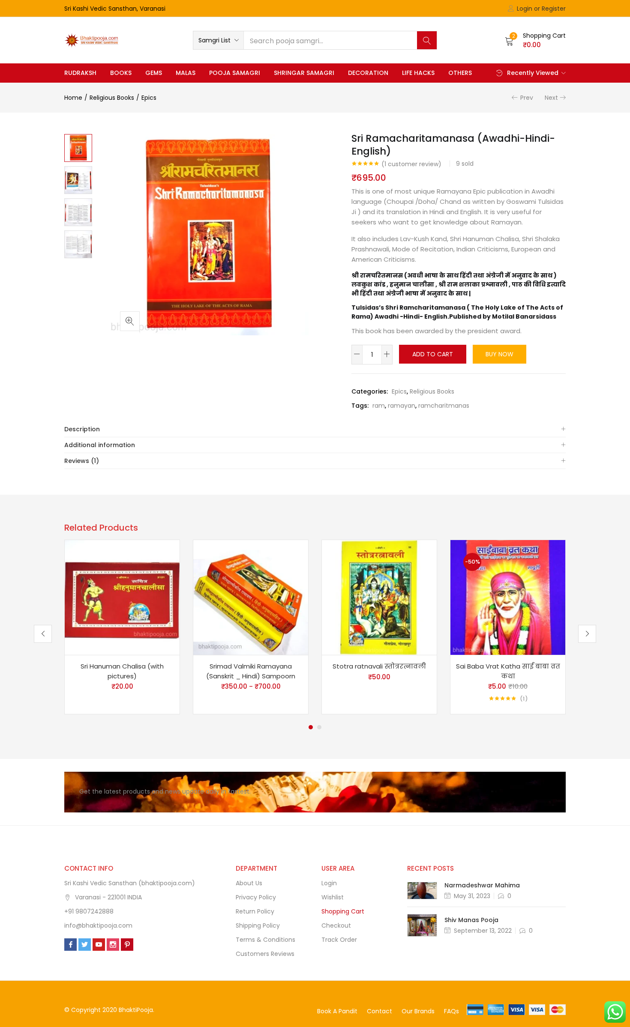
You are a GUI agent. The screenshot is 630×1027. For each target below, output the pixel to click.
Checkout (336, 925)
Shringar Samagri (304, 73)
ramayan (401, 405)
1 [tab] (311, 727)
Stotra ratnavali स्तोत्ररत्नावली (379, 666)
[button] (218, 40)
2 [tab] (319, 727)
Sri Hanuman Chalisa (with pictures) (122, 671)
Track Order (339, 939)
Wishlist (332, 897)
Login (329, 883)
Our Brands (418, 1011)
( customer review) (411, 164)
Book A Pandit (337, 1011)
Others (460, 73)
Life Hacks (418, 73)
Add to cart (432, 354)
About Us (249, 883)
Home (73, 97)
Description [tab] (82, 429)
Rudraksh (80, 73)
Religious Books (112, 97)
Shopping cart (342, 911)
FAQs (451, 1011)
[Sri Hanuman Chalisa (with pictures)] (122, 597)
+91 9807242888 (89, 911)
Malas (185, 73)
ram (378, 405)
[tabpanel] (122, 627)
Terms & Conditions (265, 939)
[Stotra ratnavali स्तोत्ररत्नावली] (379, 597)
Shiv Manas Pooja (471, 920)
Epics (148, 97)
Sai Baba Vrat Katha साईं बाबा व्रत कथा (508, 671)
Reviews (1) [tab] (81, 461)
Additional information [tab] (99, 445)
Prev (526, 97)
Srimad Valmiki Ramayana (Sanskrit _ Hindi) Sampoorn (250, 671)
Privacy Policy (256, 897)
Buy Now (499, 354)
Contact (379, 1011)
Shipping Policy (258, 925)
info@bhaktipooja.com (98, 925)
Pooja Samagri (234, 73)
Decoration (368, 73)
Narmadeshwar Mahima (482, 885)
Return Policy (255, 911)
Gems (153, 73)
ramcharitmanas (443, 405)
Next (551, 97)
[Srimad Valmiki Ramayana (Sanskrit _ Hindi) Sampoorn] (250, 597)
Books (121, 73)
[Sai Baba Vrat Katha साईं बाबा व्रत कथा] (507, 597)
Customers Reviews (265, 953)
